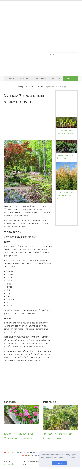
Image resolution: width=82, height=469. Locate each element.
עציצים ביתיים (25, 78)
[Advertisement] (41, 20)
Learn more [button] (70, 457)
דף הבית (63, 87)
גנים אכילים (11, 78)
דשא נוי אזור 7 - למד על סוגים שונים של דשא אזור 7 (66, 195)
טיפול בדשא (56, 78)
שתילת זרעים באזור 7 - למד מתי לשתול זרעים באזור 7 (65, 133)
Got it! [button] (60, 463)
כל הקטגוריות (70, 78)
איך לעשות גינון (41, 78)
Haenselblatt (9, 464)
